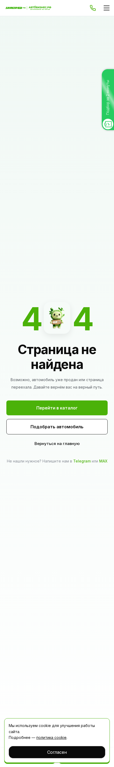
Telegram (82, 461)
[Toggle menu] (106, 8)
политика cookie (51, 737)
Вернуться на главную (57, 443)
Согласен (57, 752)
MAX (103, 461)
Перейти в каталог (57, 408)
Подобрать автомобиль (57, 426)
